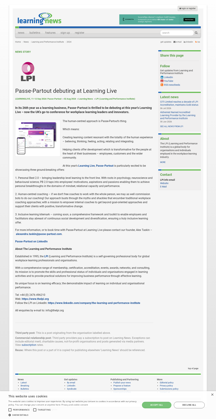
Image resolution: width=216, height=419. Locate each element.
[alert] (108, 405)
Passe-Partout (104, 165)
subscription (29, 344)
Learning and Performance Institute (48, 42)
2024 (69, 42)
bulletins (35, 32)
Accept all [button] (156, 404)
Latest (24, 382)
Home (18, 42)
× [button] (212, 394)
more (163, 162)
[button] (72, 414)
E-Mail (163, 186)
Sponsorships (120, 389)
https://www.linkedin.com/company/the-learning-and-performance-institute (94, 303)
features (50, 32)
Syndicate (71, 389)
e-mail (179, 42)
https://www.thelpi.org (35, 299)
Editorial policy (166, 382)
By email (71, 382)
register (79, 32)
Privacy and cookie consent (74, 404)
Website (164, 183)
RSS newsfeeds (172, 84)
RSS (198, 42)
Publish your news (122, 382)
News (26, 42)
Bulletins (25, 389)
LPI (46, 256)
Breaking (25, 385)
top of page (192, 368)
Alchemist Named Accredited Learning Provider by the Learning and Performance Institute (177, 115)
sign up (65, 32)
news (21, 32)
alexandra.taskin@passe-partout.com (39, 234)
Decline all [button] (189, 404)
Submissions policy (169, 389)
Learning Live (86, 165)
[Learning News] (39, 18)
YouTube (168, 81)
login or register (188, 8)
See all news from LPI (171, 126)
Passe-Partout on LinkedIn (31, 241)
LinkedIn (189, 42)
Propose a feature (121, 385)
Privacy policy (166, 385)
